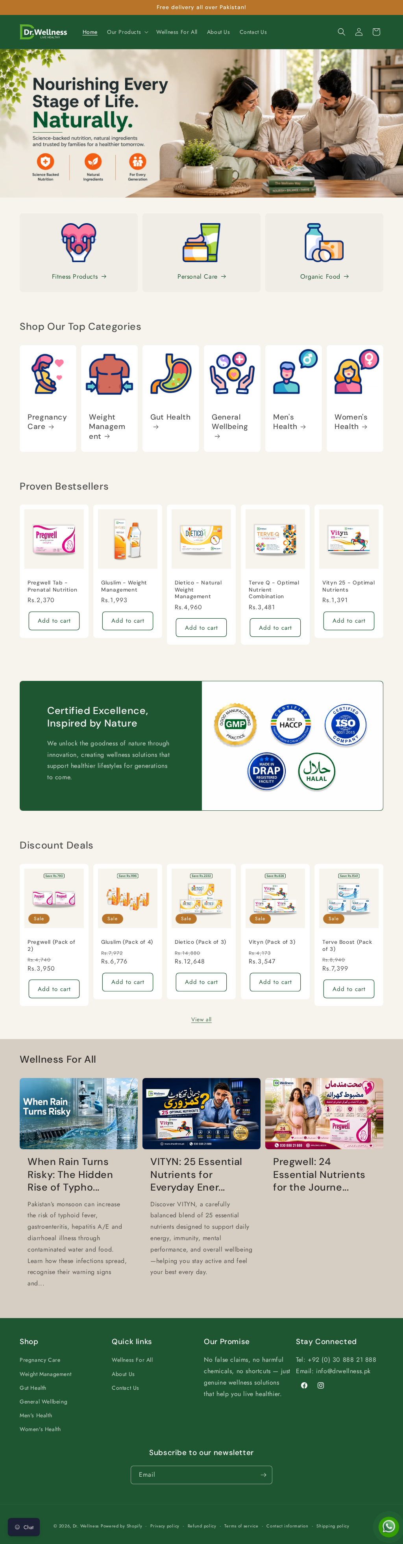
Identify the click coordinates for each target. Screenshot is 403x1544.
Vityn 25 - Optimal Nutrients (348, 586)
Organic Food (320, 276)
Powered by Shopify (121, 1526)
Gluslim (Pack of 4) (127, 942)
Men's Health (285, 421)
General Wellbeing (230, 421)
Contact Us (125, 1388)
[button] (127, 32)
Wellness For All (132, 1360)
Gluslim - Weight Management (124, 586)
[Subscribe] (263, 1475)
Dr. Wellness (86, 1526)
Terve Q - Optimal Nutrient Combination (274, 589)
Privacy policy (164, 1526)
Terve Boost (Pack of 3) (347, 945)
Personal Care (197, 276)
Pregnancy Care (47, 421)
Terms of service (241, 1526)
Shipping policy (332, 1526)
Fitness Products (75, 276)
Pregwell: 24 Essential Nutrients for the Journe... (319, 1175)
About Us (123, 1374)
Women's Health (351, 421)
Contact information (287, 1526)
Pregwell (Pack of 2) (52, 945)
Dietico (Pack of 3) (200, 942)
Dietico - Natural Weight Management (198, 589)
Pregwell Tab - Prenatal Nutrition (52, 586)
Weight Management (107, 426)
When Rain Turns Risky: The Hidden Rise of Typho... (70, 1175)
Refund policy (202, 1526)
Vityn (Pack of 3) (272, 942)
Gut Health (170, 417)
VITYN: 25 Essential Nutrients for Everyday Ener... (196, 1175)
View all (201, 1019)
